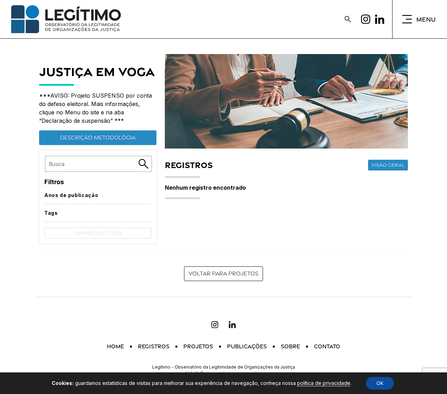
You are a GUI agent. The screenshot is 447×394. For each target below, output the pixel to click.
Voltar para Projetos (223, 273)
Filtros (54, 181)
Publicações (247, 346)
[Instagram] (366, 19)
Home (115, 346)
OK (379, 383)
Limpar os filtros (98, 233)
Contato (327, 346)
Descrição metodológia (97, 138)
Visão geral (388, 165)
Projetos (198, 346)
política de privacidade (323, 383)
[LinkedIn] (380, 19)
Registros (153, 346)
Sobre (290, 346)
